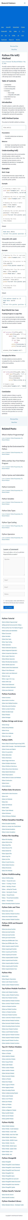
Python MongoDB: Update (8, 1187)
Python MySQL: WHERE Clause (9, 1140)
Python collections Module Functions (11, 1017)
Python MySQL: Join (7, 1154)
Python (23, 27)
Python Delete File (6, 850)
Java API (8, 27)
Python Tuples (5, 807)
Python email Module (7, 1099)
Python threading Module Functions (11, 903)
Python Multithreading (7, 878)
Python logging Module (8, 1087)
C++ (23, 31)
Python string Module (7, 1050)
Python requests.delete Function (10, 957)
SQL (10, 31)
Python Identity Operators (8, 664)
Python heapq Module (7, 1062)
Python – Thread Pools (7, 900)
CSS (22, 35)
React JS (11, 39)
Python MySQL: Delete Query (9, 1146)
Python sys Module (6, 1104)
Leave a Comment (6, 61)
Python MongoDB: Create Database (11, 1164)
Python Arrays (5, 730)
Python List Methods (7, 799)
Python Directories (6, 868)
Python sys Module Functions (9, 1009)
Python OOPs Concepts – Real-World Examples (13, 746)
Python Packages (6, 717)
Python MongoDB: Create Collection (11, 1167)
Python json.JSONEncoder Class (10, 943)
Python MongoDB (6, 1162)
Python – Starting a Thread (8, 886)
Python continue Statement (9, 687)
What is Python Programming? (9, 622)
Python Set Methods (7, 804)
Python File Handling (7, 839)
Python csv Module (6, 1107)
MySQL (18, 39)
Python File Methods (7, 870)
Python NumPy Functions (8, 1197)
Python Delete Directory (8, 865)
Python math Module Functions (10, 982)
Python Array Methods (7, 733)
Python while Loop (6, 681)
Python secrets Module (7, 1116)
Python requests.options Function (10, 963)
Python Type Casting (7, 642)
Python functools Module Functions (11, 1023)
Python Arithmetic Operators (9, 647)
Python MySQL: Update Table (9, 1148)
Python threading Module (8, 1090)
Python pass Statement (7, 690)
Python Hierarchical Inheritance (10, 769)
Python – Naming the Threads (9, 892)
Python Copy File (6, 856)
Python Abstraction (6, 755)
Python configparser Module (9, 1110)
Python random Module (8, 1067)
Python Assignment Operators (9, 650)
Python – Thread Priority (8, 895)
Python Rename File (7, 848)
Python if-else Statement (8, 670)
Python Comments (6, 633)
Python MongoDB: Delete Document (11, 1181)
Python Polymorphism (7, 774)
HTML (13, 35)
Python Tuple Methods (7, 810)
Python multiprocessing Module (10, 1093)
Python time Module (7, 1082)
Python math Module (7, 1064)
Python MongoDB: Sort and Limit (10, 1179)
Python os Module (6, 1079)
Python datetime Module (8, 1056)
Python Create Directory (8, 862)
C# (2, 35)
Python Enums (5, 783)
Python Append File (7, 853)
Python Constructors (7, 780)
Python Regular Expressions (9, 979)
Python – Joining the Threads (9, 889)
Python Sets (5, 802)
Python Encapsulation (7, 752)
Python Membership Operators (10, 662)
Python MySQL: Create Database (10, 1129)
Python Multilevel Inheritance (9, 766)
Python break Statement (8, 684)
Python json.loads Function (8, 937)
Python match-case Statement (9, 673)
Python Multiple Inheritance (9, 763)
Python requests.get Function (9, 949)
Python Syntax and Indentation (9, 630)
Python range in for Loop (8, 679)
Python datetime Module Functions (11, 913)
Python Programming (15, 438)
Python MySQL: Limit (7, 1151)
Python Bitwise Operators (8, 659)
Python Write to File (7, 842)
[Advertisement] (14, 15)
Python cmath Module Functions (10, 1032)
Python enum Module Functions (10, 1029)
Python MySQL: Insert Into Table (10, 1134)
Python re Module (6, 1053)
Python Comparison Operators (9, 653)
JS (18, 35)
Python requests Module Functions (10, 1037)
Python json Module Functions (9, 1015)
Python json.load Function (8, 932)
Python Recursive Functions (9, 706)
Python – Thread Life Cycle (8, 881)
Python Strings (5, 724)
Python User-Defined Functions (9, 703)
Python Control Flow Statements (10, 667)
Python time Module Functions (9, 916)
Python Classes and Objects (9, 749)
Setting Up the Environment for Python (11, 625)
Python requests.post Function (9, 952)
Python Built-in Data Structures (9, 793)
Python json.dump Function (8, 929)
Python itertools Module (8, 1073)
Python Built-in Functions (8, 700)
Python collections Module (8, 1059)
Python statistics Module (8, 1070)
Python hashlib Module (7, 1113)
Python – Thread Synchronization (10, 898)
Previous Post (14, 46)
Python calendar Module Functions (10, 919)
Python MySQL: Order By (8, 1143)
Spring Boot (16, 27)
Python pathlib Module (7, 1118)
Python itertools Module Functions (10, 1020)
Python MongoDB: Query (8, 1176)
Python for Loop (6, 676)
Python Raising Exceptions (8, 829)
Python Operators (6, 645)
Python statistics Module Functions (10, 1043)
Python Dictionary (6, 813)
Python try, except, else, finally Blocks (11, 826)
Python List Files (6, 859)
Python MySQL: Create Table (9, 1131)
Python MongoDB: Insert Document (11, 1170)
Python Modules (6, 714)
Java (2, 27)
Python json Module (7, 1101)
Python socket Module (7, 1096)
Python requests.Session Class (9, 969)
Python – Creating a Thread (9, 883)
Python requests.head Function (9, 960)
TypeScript (4, 39)
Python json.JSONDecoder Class (10, 940)
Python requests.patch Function (10, 966)
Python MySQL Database (8, 1126)
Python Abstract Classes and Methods (11, 777)
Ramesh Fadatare (9, 3)
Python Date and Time (7, 911)
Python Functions (6, 697)
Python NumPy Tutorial (7, 1194)
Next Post (14, 49)
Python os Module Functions (9, 1006)
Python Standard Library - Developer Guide (13, 1205)
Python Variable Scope (7, 712)
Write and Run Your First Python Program (12, 628)
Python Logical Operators (8, 656)
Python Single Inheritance (8, 760)
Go (6, 35)
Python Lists (5, 796)
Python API (4, 31)
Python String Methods (7, 727)
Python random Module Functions (10, 984)
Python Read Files (6, 845)
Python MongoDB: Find (7, 1173)
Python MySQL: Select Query (9, 1137)
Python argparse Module (8, 1084)
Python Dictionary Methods (9, 816)
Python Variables (6, 636)
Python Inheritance (6, 757)
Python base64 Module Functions (10, 1040)
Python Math (5, 976)
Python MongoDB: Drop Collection (10, 1184)
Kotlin (15, 31)
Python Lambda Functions (8, 709)
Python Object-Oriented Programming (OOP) (13, 743)
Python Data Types (6, 639)
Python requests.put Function (9, 954)
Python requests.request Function (10, 946)
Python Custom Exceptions (8, 832)
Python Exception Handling (8, 823)
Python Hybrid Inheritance (8, 772)
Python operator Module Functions (10, 1034)
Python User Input (6, 736)
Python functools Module (8, 1076)
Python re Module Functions (9, 1012)
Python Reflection (6, 786)
